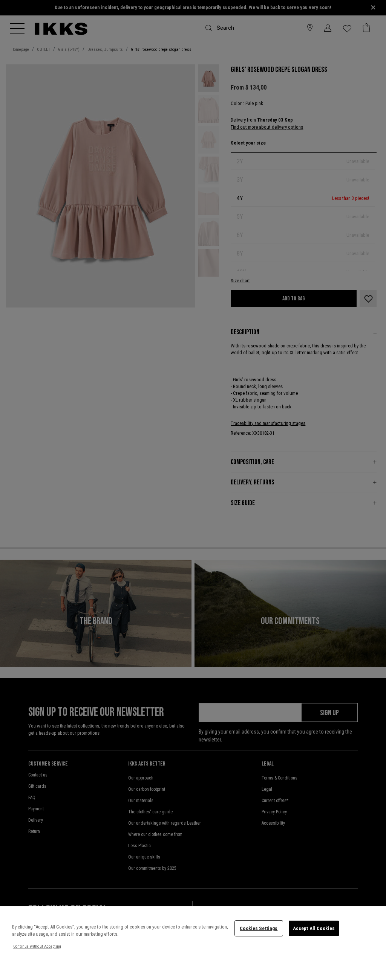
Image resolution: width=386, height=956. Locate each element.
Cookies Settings (258, 928)
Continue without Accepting (37, 946)
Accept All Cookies (314, 928)
